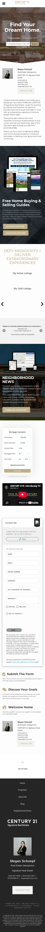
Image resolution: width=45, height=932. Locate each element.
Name (10, 554)
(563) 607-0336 (23, 82)
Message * (12, 598)
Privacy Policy (16, 662)
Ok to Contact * (16, 613)
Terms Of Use (12, 903)
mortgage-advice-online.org (17, 476)
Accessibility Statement (19, 905)
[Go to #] (22, 762)
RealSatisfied (30, 334)
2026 (26, 459)
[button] (16, 410)
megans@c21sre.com (25, 86)
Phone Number (14, 572)
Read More (21, 329)
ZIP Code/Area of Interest (19, 589)
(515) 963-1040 (23, 84)
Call (24, 539)
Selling (22, 606)
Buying (12, 606)
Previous (4, 331)
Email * (11, 563)
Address (11, 581)
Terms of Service (29, 662)
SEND (13, 630)
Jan (20, 459)
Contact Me (26, 91)
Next (41, 331)
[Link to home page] (22, 3)
